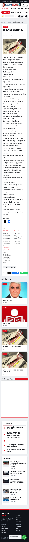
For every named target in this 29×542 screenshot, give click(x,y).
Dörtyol (3, 532)
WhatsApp (24, 272)
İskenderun (4, 528)
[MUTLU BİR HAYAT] (19, 238)
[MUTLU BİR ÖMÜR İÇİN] (8, 255)
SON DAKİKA (5, 8)
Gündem (18, 515)
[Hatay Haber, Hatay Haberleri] (9, 5)
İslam (9, 22)
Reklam (26, 1)
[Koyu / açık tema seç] (27, 5)
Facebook (15, 272)
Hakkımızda (19, 526)
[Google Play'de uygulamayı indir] (20, 4)
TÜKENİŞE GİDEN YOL (9, 267)
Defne (3, 530)
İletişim (21, 1)
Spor (17, 519)
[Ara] (23, 5)
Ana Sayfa (4, 22)
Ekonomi (18, 517)
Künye (17, 1)
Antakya (3, 526)
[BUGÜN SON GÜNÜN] (8, 238)
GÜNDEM (13, 8)
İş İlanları (18, 521)
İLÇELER (20, 8)
